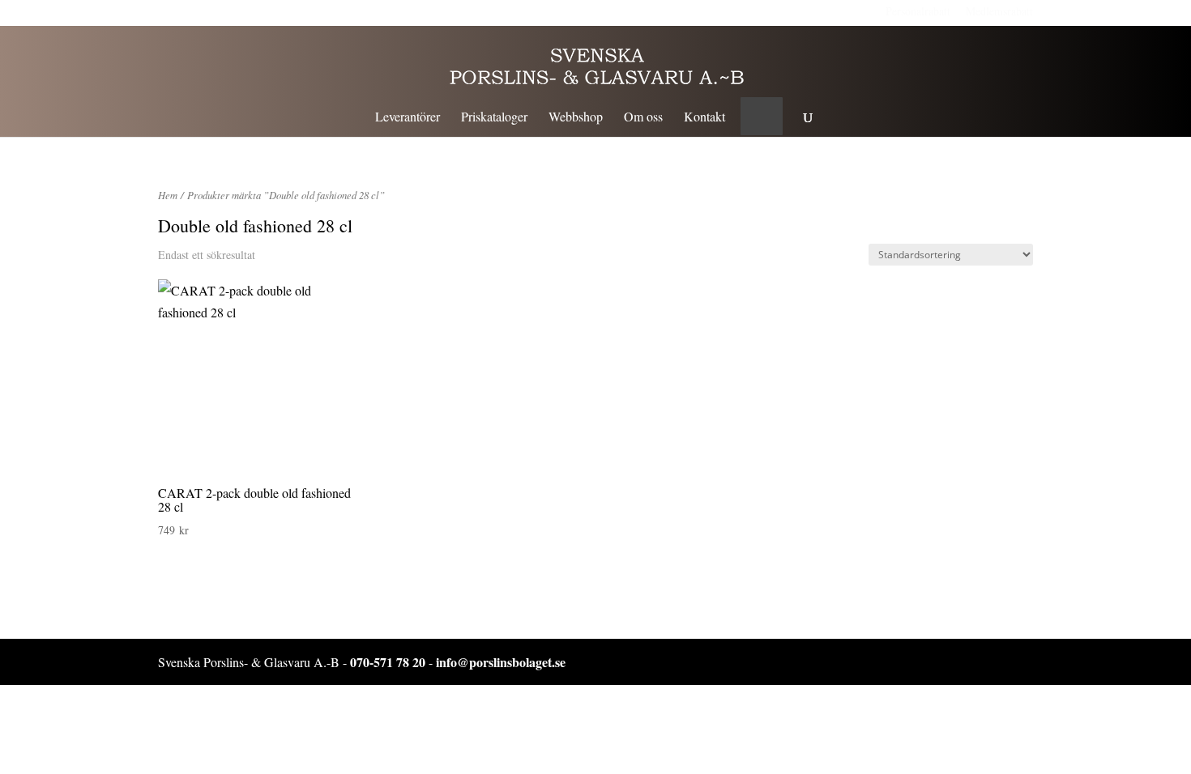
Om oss (643, 118)
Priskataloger (494, 118)
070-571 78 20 (387, 662)
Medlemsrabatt (999, 11)
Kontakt (704, 118)
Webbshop (576, 118)
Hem (167, 195)
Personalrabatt (918, 11)
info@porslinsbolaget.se (501, 662)
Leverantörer (407, 118)
